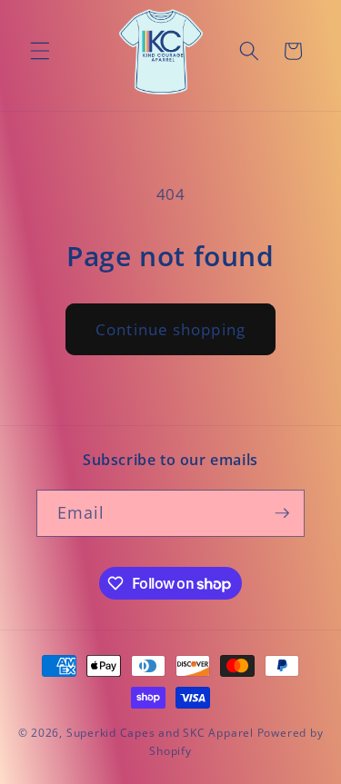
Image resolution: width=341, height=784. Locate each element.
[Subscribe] (282, 513)
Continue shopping (170, 329)
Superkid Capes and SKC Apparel (160, 732)
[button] (40, 51)
